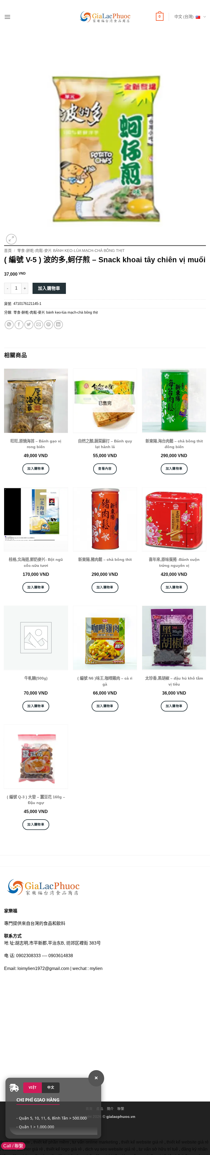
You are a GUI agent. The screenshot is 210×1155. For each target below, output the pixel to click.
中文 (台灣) (184, 16)
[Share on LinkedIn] (58, 324)
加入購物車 (49, 288)
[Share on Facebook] (19, 324)
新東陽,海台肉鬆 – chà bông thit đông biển (174, 444)
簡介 (110, 1109)
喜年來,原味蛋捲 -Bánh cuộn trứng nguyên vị (174, 562)
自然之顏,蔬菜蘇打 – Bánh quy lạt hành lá (105, 444)
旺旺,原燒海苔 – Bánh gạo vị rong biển (35, 444)
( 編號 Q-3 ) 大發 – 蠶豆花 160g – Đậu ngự (36, 800)
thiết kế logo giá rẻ (64, 1149)
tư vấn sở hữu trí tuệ (158, 1149)
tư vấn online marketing (95, 1142)
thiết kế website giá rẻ (142, 1142)
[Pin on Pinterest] (48, 324)
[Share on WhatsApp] (9, 324)
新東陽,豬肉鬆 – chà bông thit (105, 559)
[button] (7, 16)
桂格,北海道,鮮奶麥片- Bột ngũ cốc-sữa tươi (36, 562)
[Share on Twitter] (28, 324)
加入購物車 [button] (35, 468)
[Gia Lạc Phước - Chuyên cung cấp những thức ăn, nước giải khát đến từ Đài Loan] (105, 16)
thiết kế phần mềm (51, 1142)
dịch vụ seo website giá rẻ (110, 1149)
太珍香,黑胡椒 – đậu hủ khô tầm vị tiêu (174, 681)
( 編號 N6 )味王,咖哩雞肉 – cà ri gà (104, 681)
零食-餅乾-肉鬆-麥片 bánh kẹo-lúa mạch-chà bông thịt (71, 251)
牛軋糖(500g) (36, 678)
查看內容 (105, 468)
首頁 (8, 251)
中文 (50, 1087)
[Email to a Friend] (38, 324)
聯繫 (120, 1109)
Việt (32, 1087)
